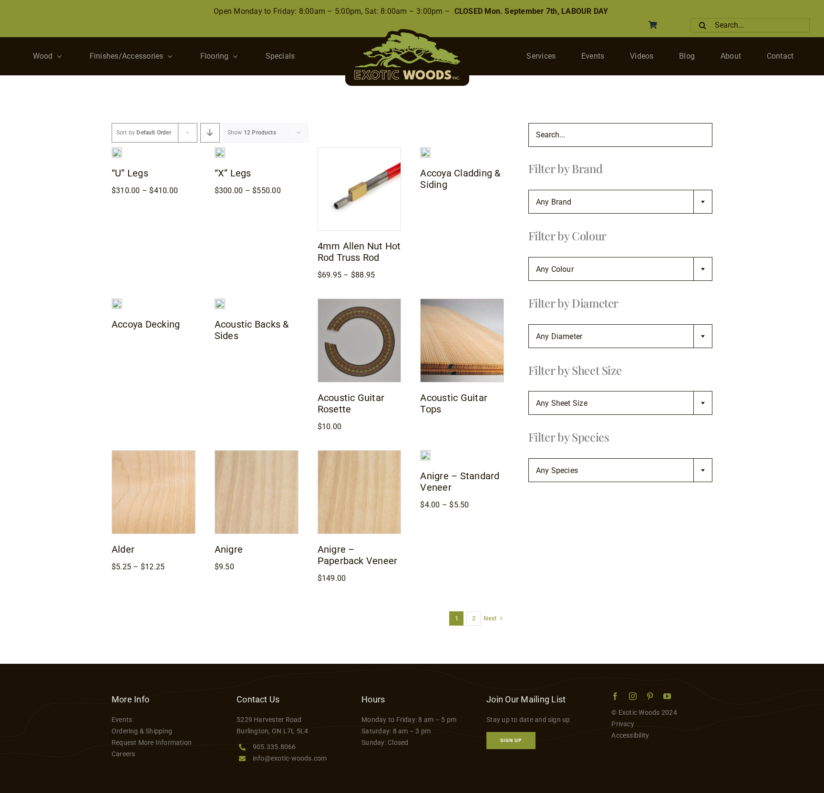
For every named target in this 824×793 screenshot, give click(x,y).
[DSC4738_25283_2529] (220, 151)
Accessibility (630, 735)
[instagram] (633, 696)
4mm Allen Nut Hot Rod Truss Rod (359, 251)
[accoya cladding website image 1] (425, 151)
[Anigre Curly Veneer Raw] (425, 454)
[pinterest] (650, 696)
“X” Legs (233, 173)
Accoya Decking (146, 324)
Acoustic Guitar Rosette (351, 403)
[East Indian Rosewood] (220, 302)
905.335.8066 (274, 747)
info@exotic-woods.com (290, 758)
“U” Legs (130, 173)
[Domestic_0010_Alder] (153, 454)
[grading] (462, 302)
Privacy (622, 724)
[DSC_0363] (359, 302)
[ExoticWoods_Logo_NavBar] (407, 32)
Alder (123, 549)
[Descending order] (210, 133)
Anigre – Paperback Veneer (358, 555)
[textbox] (620, 202)
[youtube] (667, 696)
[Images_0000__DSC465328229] (117, 151)
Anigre (229, 549)
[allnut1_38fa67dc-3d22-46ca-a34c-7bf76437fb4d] (359, 151)
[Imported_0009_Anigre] (256, 454)
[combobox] (620, 202)
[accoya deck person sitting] (117, 302)
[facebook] (615, 696)
